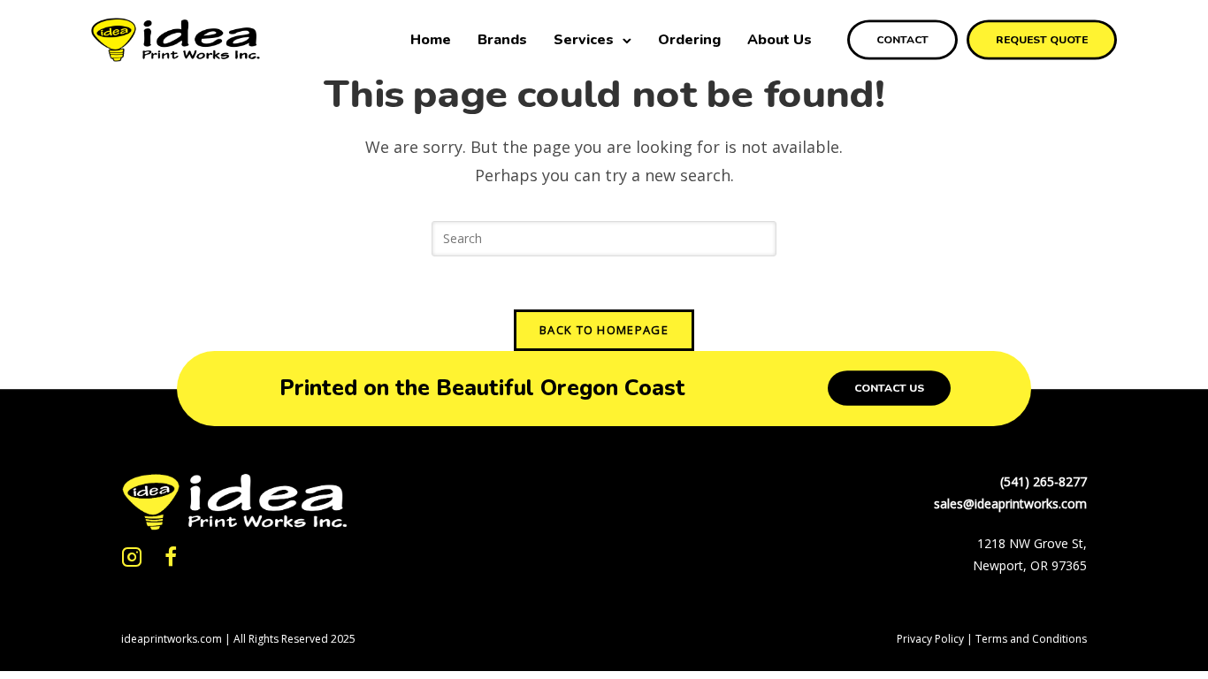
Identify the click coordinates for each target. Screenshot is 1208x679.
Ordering (689, 40)
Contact (902, 40)
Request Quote (1042, 40)
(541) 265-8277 (1043, 481)
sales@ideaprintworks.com (1010, 503)
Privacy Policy (930, 638)
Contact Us (889, 388)
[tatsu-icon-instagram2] (136, 557)
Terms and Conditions (1031, 638)
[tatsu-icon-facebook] (170, 557)
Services (584, 40)
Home (430, 40)
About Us (779, 40)
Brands (502, 40)
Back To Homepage (604, 330)
